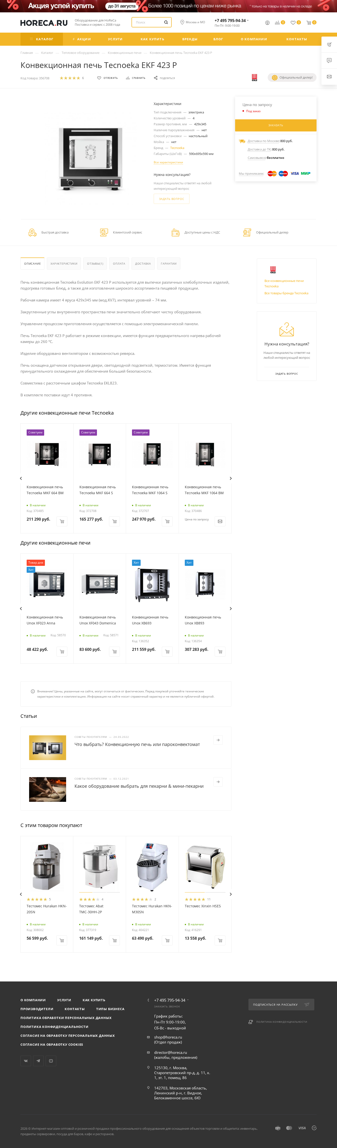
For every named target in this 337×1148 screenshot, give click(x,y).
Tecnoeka (177, 148)
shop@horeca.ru (168, 1037)
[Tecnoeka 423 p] (90, 158)
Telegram (38, 1061)
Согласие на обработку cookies (51, 1044)
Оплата (119, 263)
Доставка (143, 263)
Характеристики (64, 263)
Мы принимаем (251, 173)
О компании (33, 1000)
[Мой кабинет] (267, 23)
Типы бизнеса (110, 1009)
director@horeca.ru (170, 1052)
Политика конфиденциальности (54, 1026)
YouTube (51, 1061)
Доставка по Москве (263, 141)
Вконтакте (25, 1061)
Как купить (94, 1000)
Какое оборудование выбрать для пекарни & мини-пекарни (139, 786)
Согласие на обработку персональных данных (67, 1035)
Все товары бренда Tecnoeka (286, 293)
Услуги (64, 1000)
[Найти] (166, 22)
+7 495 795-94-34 (230, 20)
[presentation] (21, 478)
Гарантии (168, 263)
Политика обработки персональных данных (66, 1018)
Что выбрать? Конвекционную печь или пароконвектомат (137, 744)
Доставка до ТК (259, 149)
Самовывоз (256, 157)
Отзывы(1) (95, 263)
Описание (32, 263)
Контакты (75, 1009)
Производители (36, 1009)
